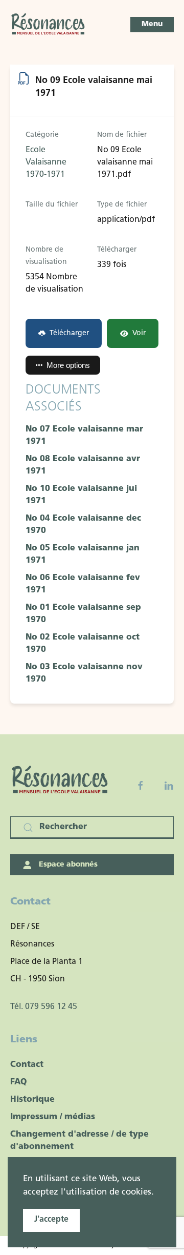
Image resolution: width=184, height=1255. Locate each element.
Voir (139, 333)
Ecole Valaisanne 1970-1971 (46, 162)
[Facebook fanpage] (140, 785)
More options (68, 365)
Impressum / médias (52, 1117)
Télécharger (69, 333)
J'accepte (51, 1220)
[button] (152, 24)
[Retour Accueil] (48, 24)
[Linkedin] (169, 785)
